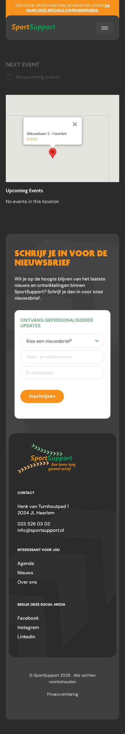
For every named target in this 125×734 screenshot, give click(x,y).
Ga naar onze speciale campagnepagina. (68, 8)
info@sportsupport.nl (40, 530)
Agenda (25, 563)
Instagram (28, 627)
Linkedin (26, 637)
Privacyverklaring (62, 694)
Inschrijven (42, 396)
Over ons (27, 582)
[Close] (75, 124)
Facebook (28, 618)
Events (32, 139)
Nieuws (25, 573)
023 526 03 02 (33, 524)
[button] (52, 153)
